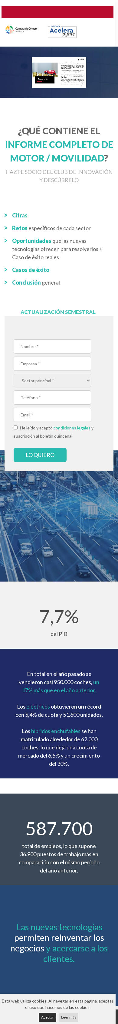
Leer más (68, 1017)
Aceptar (47, 1017)
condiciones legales (72, 427)
